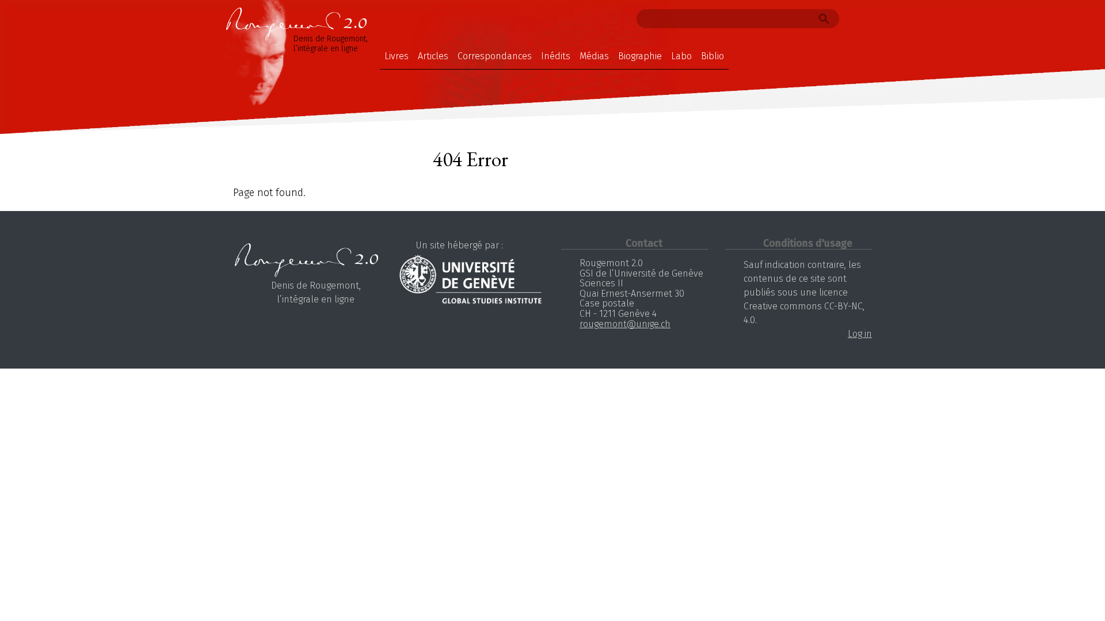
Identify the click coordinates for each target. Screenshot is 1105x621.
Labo (681, 56)
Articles (433, 56)
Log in (860, 333)
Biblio (712, 56)
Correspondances (495, 56)
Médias (594, 56)
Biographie (640, 56)
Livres (396, 56)
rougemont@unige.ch (625, 324)
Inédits (555, 56)
